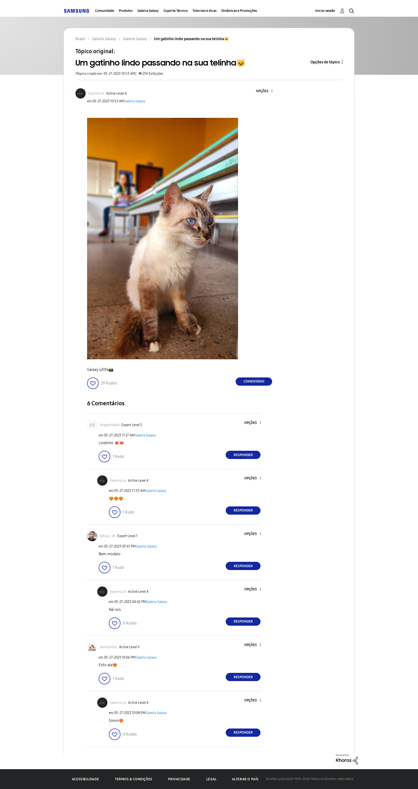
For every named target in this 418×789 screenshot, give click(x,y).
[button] (263, 91)
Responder (243, 455)
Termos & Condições (133, 779)
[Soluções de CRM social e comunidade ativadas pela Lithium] (347, 759)
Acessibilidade (85, 779)
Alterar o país (245, 779)
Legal (211, 779)
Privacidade (179, 779)
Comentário (254, 381)
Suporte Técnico (176, 11)
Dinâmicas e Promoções (239, 11)
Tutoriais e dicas (204, 11)
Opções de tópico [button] (325, 62)
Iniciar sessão (325, 11)
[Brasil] (76, 10)
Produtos (126, 11)
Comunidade (104, 11)
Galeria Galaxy (148, 11)
